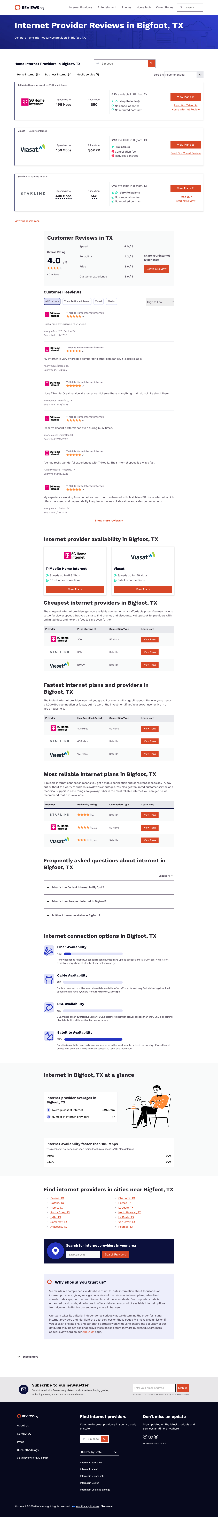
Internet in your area (91, 1462)
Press (20, 1441)
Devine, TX (57, 1198)
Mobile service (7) (88, 74)
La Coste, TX (126, 1217)
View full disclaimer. (27, 221)
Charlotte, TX (126, 1198)
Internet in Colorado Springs (95, 1489)
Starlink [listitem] (111, 301)
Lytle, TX (55, 1217)
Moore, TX (56, 1207)
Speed (84, 246)
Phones (126, 7)
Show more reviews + (109, 520)
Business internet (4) (58, 74)
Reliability (86, 256)
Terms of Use (148, 1443)
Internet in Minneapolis (92, 1476)
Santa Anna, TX (60, 1212)
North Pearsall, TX (129, 1212)
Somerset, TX (58, 1222)
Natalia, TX (57, 1203)
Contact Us (24, 1433)
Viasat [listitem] (98, 301)
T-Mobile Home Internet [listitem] (77, 301)
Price (83, 266)
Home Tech (144, 7)
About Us (88, 1331)
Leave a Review (157, 269)
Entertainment (107, 7)
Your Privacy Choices (87, 1506)
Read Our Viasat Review (186, 153)
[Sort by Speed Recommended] (184, 74)
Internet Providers (80, 7)
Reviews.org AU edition (35, 1457)
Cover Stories (164, 7)
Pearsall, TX (125, 1226)
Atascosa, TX (58, 1226)
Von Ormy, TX (126, 1222)
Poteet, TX (124, 1203)
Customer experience (93, 276)
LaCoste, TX (125, 1207)
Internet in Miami (89, 1469)
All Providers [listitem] (52, 301)
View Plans (184, 97)
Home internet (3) (28, 74)
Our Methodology (28, 1450)
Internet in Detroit (89, 1482)
